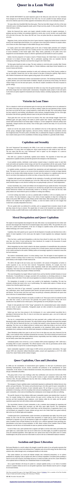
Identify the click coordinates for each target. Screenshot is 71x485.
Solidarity (44, 472)
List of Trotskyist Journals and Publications (47, 482)
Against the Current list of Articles (21, 482)
